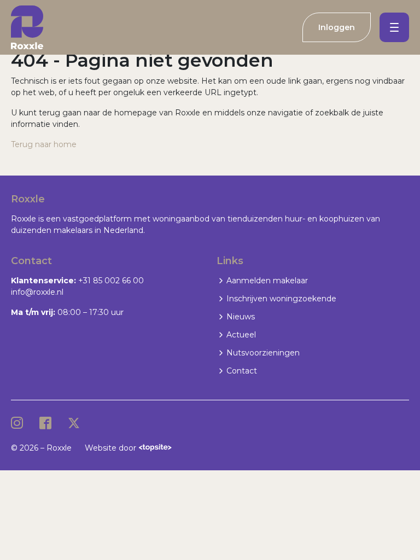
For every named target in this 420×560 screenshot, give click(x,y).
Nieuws (240, 317)
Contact (241, 371)
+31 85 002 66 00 (111, 280)
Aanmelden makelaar (267, 280)
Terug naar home (44, 144)
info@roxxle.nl (37, 292)
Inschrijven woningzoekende (281, 299)
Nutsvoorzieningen (263, 353)
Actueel (241, 335)
